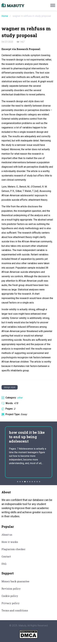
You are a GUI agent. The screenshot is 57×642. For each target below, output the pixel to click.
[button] (17, 481)
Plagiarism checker (13, 549)
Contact (6, 556)
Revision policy (11, 588)
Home (5, 16)
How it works (10, 541)
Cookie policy (10, 595)
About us (7, 534)
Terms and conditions (15, 610)
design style (9, 387)
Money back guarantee (15, 581)
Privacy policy (11, 603)
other (19, 397)
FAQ (4, 563)
